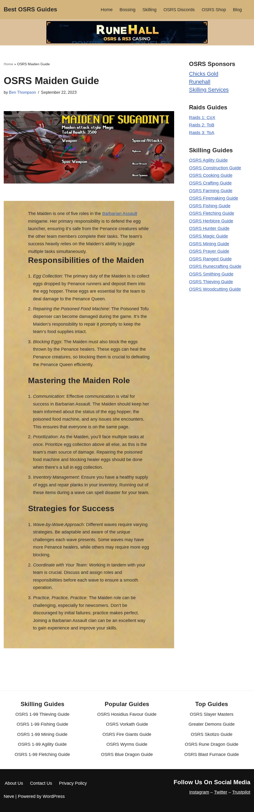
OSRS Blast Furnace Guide (211, 754)
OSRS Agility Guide (208, 160)
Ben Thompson (22, 92)
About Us (14, 783)
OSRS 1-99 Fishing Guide (42, 724)
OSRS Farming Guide (210, 190)
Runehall (199, 82)
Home (107, 9)
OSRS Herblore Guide (211, 221)
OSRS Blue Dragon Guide (127, 754)
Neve (9, 796)
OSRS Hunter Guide (209, 228)
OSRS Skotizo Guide (211, 734)
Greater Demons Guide (212, 724)
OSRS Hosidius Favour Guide (127, 714)
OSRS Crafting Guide (210, 183)
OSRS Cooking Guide (210, 175)
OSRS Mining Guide (209, 243)
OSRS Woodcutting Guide (215, 289)
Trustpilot (241, 792)
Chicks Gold (203, 74)
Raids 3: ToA (201, 132)
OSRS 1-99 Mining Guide (42, 734)
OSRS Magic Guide (208, 236)
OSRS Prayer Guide (209, 251)
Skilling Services (209, 90)
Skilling (149, 9)
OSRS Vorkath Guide (127, 724)
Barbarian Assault (119, 213)
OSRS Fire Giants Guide (126, 734)
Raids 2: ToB (201, 125)
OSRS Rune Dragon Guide (211, 744)
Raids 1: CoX (202, 117)
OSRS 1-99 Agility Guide (42, 744)
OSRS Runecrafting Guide (215, 266)
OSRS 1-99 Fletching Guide (42, 754)
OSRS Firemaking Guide (213, 198)
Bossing (127, 9)
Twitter (220, 792)
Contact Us (41, 783)
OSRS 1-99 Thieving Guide (42, 714)
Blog (237, 9)
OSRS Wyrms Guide (126, 744)
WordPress (54, 796)
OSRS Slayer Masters (211, 714)
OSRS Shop (214, 9)
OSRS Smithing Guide (211, 274)
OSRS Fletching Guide (211, 213)
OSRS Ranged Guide (210, 258)
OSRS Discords (179, 9)
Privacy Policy (73, 783)
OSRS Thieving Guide (211, 281)
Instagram (199, 792)
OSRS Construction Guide (215, 167)
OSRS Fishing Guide (209, 205)
